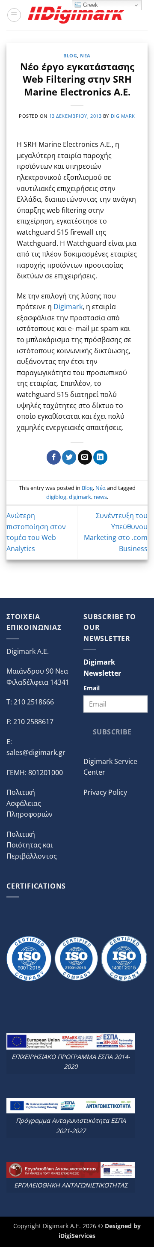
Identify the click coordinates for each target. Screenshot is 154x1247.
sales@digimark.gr (35, 752)
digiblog (56, 497)
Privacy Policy (105, 792)
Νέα (85, 55)
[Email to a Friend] (85, 457)
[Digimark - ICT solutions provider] (77, 14)
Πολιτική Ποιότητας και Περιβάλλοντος (31, 845)
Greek (89, 5)
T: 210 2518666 (30, 702)
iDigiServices (77, 1236)
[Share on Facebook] (54, 457)
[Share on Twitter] (69, 457)
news (100, 497)
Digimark (68, 306)
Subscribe (112, 732)
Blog (70, 55)
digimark (123, 116)
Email (91, 688)
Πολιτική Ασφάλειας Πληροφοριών (29, 803)
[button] (14, 15)
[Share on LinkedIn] (100, 457)
